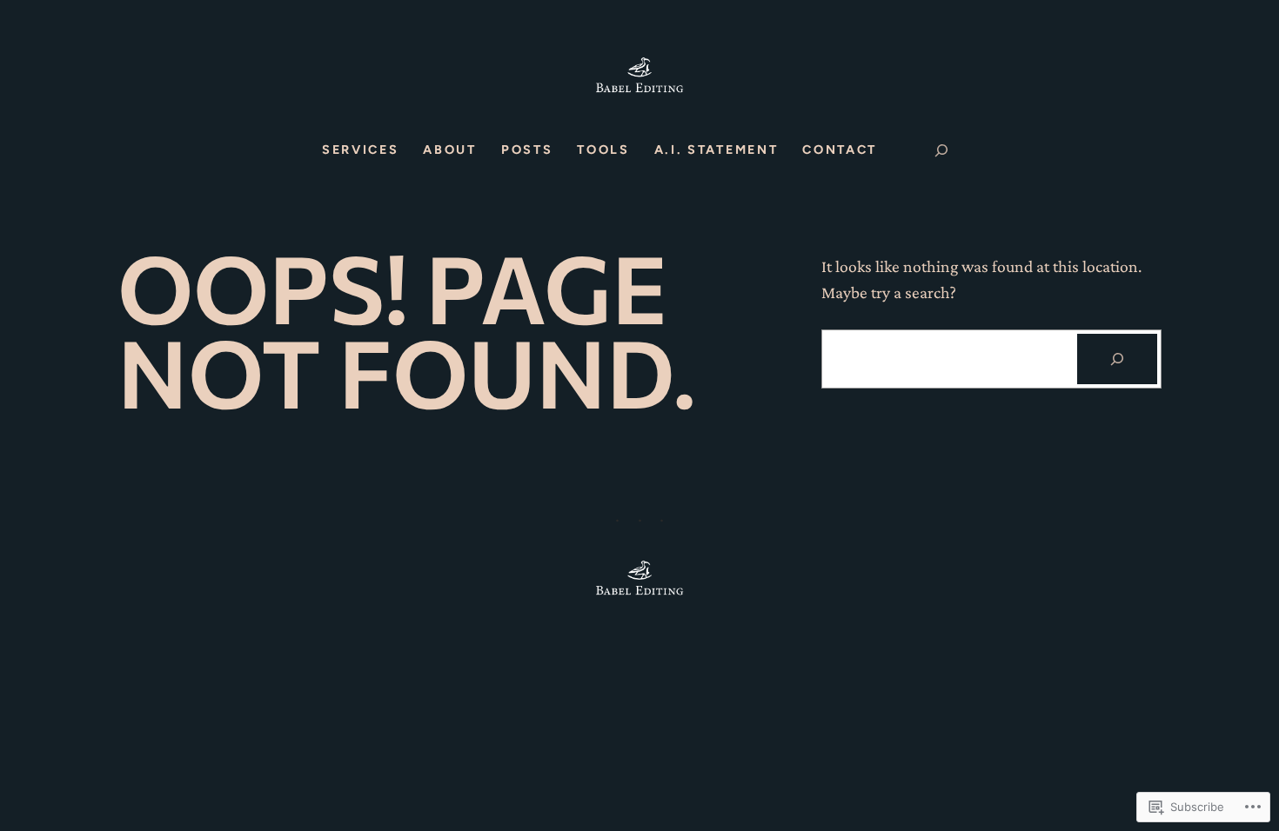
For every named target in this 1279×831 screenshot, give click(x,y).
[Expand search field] (941, 150)
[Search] (1117, 359)
